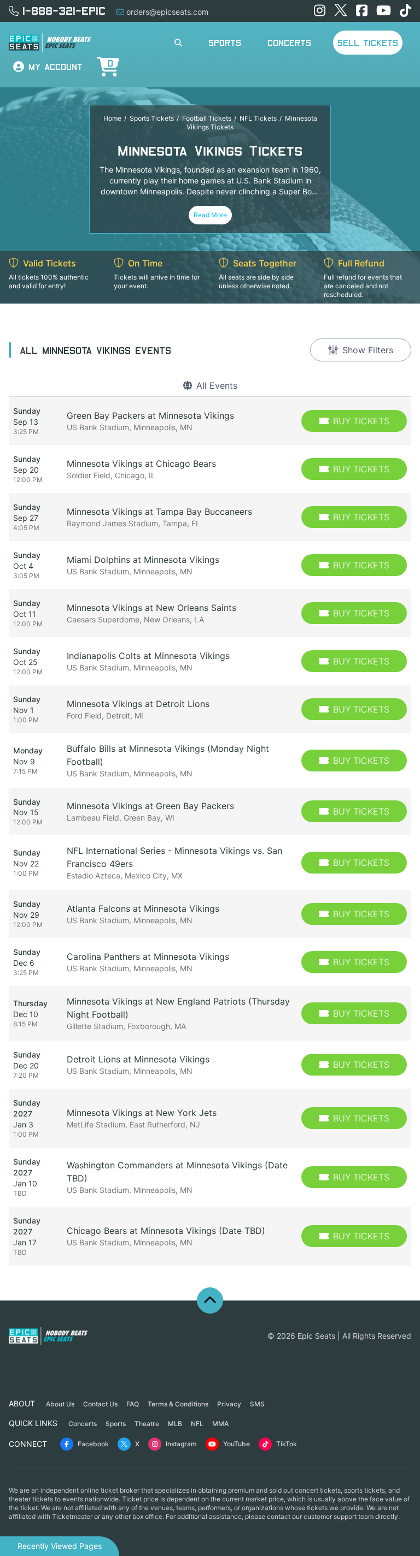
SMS (257, 1404)
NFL (197, 1424)
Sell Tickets (367, 42)
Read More (210, 215)
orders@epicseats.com (167, 11)
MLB (175, 1424)
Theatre (147, 1424)
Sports (224, 42)
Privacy (229, 1404)
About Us (60, 1404)
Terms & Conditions (178, 1404)
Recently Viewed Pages (60, 1546)
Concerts (289, 42)
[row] (210, 421)
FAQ (132, 1404)
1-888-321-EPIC (64, 10)
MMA (220, 1424)
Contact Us (100, 1404)
